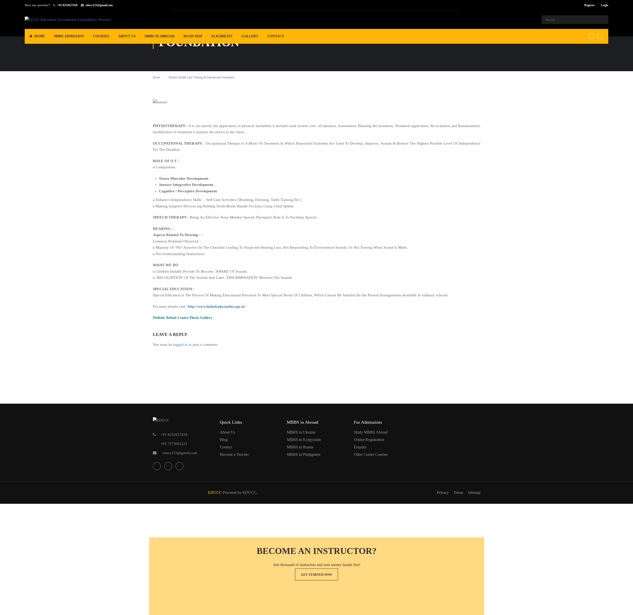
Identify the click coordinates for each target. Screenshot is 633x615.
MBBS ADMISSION (69, 36)
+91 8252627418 (67, 5)
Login (604, 5)
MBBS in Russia (300, 447)
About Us (127, 36)
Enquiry (360, 447)
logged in (180, 345)
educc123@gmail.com (99, 5)
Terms (458, 492)
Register (589, 5)
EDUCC (215, 492)
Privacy (443, 492)
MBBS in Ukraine (301, 432)
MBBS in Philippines (303, 454)
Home (39, 36)
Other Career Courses (371, 454)
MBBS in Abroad (160, 36)
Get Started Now (316, 574)
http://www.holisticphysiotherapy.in (216, 306)
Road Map (193, 36)
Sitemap (474, 492)
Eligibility (222, 36)
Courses (101, 36)
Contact (275, 36)
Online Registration (369, 440)
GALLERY (250, 36)
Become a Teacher (234, 454)
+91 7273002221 (174, 444)
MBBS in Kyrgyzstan (304, 440)
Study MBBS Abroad (371, 432)
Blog (223, 440)
